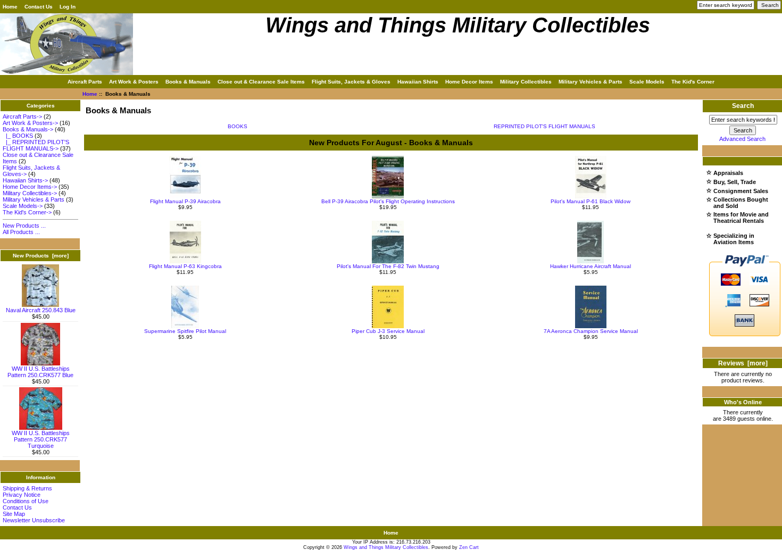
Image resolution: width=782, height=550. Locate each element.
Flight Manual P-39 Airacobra (185, 201)
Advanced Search (742, 139)
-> (28, 129)
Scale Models (646, 82)
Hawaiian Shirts (417, 82)
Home (10, 7)
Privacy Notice (21, 494)
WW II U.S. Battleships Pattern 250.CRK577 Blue (40, 371)
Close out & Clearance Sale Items (261, 82)
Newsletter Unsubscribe (34, 520)
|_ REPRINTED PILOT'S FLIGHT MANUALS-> (36, 145)
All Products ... (21, 232)
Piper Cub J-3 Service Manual (388, 331)
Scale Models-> (23, 206)
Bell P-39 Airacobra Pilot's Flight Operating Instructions (388, 201)
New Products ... (24, 225)
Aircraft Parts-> (22, 116)
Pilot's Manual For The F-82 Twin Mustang (388, 266)
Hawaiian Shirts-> (25, 180)
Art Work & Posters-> (30, 123)
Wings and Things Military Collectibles (386, 547)
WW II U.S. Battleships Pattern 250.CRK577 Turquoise (41, 439)
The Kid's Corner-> (27, 212)
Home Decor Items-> (30, 187)
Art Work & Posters (134, 82)
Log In (68, 7)
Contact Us (38, 7)
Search (743, 106)
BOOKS (237, 126)
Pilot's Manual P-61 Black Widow (590, 201)
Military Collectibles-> (30, 193)
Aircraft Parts (85, 82)
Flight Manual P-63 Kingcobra (185, 266)
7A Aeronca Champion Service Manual (591, 331)
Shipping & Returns (27, 488)
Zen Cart (469, 547)
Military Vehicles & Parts (590, 82)
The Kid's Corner (692, 82)
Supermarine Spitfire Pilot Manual (185, 331)
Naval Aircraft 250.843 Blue (41, 310)
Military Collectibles (526, 82)
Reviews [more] (743, 363)
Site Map (14, 514)
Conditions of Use (25, 501)
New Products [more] (41, 256)
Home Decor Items (469, 82)
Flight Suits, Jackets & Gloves (351, 82)
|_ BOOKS (18, 135)
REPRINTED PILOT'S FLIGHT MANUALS (544, 126)
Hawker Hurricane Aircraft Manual (590, 266)
